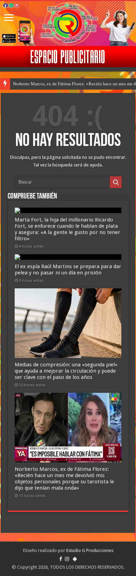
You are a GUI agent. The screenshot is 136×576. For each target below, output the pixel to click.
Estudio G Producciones (89, 550)
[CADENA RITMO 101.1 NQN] (68, 23)
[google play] (74, 559)
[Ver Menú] (9, 18)
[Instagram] (67, 559)
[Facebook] (61, 559)
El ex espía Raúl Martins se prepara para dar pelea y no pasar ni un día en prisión (68, 269)
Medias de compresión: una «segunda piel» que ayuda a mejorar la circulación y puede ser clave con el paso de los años (66, 370)
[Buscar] (116, 182)
